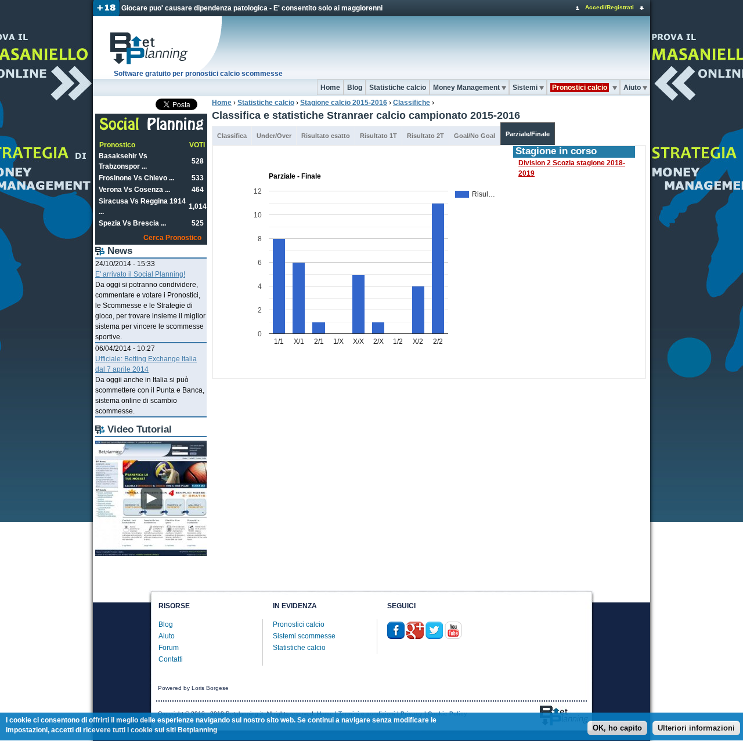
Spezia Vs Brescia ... (132, 223)
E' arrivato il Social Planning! (140, 274)
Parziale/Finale (528, 133)
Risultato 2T (425, 135)
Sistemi (525, 87)
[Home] (158, 47)
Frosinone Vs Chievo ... (136, 178)
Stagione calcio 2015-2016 (343, 103)
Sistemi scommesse (304, 636)
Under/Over (274, 135)
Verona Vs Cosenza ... (134, 190)
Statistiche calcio (397, 87)
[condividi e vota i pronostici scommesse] (151, 129)
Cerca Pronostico (172, 238)
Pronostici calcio (298, 624)
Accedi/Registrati (609, 7)
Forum (168, 648)
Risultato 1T (378, 135)
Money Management (466, 87)
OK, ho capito (617, 728)
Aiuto (632, 87)
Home (330, 87)
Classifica (232, 135)
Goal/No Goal (474, 135)
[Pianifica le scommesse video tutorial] (151, 554)
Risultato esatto (325, 135)
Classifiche (411, 103)
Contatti (170, 659)
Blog (354, 87)
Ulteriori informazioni (696, 728)
